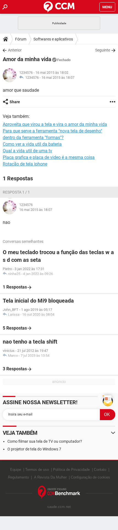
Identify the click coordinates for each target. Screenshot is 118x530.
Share (15, 102)
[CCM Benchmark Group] (59, 492)
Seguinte (102, 50)
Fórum (20, 39)
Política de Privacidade (71, 470)
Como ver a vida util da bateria (32, 144)
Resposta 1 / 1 (16, 192)
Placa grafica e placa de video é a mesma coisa (49, 157)
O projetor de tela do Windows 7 (34, 449)
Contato (100, 470)
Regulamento (18, 477)
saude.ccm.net (59, 507)
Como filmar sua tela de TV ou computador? (44, 441)
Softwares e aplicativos (53, 39)
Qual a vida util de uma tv (27, 150)
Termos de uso (37, 470)
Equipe (15, 470)
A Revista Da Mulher (50, 477)
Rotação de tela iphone (25, 164)
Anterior (15, 50)
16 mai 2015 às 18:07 (57, 77)
